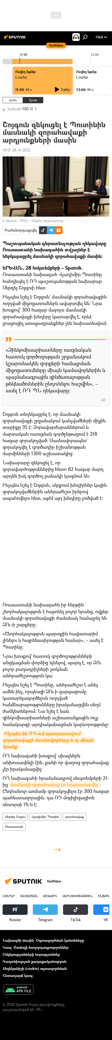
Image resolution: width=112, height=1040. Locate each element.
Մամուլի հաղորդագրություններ (41, 947)
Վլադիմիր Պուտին (45, 816)
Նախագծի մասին (18, 940)
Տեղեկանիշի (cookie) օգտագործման (35, 968)
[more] (103, 399)
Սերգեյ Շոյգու (15, 816)
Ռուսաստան (14, 826)
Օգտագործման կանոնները (60, 940)
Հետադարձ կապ (18, 975)
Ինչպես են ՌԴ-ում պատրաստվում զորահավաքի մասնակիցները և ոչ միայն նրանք (49, 740)
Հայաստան (29, 896)
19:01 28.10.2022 (16, 150)
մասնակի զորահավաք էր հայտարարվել (54, 784)
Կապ (7, 947)
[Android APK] (18, 990)
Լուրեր (9, 896)
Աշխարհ (50, 896)
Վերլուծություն (77, 896)
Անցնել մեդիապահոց (47, 220)
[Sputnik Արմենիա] (16, 39)
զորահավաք (74, 816)
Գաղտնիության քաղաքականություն (34, 961)
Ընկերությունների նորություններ (31, 954)
